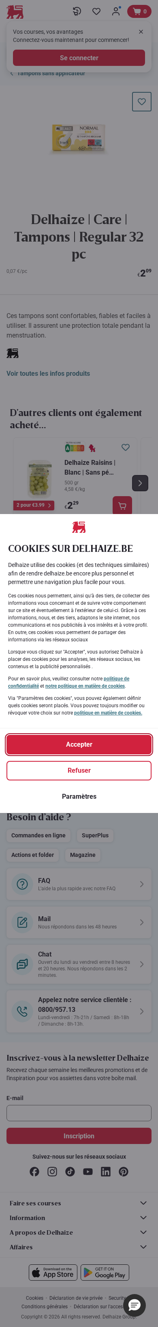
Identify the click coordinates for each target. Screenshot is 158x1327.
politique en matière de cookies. (108, 713)
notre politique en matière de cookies (85, 686)
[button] (134, 1305)
